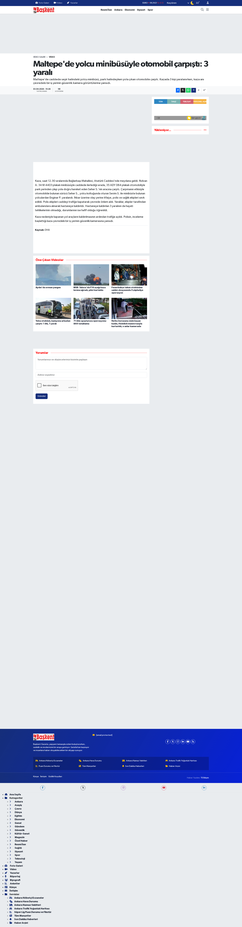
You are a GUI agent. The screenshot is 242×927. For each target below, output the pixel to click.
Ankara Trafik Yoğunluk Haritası (183, 761)
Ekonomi (130, 10)
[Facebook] (167, 741)
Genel (17, 823)
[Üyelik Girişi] (206, 3)
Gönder (42, 396)
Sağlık (18, 848)
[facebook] (42, 787)
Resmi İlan (106, 10)
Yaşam (18, 862)
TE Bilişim (205, 778)
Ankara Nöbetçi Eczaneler (51, 761)
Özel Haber (21, 841)
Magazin (19, 837)
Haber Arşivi (174, 766)
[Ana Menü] (207, 10)
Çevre (17, 809)
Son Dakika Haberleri (134, 766)
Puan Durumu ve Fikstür (49, 766)
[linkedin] (204, 787)
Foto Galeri (44, 3)
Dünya (18, 812)
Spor (150, 10)
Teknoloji (19, 859)
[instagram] (123, 787)
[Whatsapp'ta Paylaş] (188, 90)
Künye (36, 776)
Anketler (15, 883)
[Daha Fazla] (193, 90)
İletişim (43, 776)
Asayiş (18, 805)
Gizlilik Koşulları (55, 776)
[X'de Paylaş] (183, 90)
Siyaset (141, 10)
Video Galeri (39, 57)
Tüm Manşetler (89, 766)
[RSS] (193, 741)
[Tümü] (205, 130)
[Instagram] (177, 741)
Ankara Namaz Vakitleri (136, 761)
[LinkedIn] (183, 741)
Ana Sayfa (15, 794)
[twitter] (83, 787)
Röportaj (15, 876)
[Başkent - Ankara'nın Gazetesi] (43, 9)
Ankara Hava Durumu (92, 761)
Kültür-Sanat (22, 833)
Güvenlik (19, 830)
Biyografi (15, 880)
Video (59, 3)
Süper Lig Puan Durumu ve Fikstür (32, 912)
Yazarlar (74, 3)
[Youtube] (188, 741)
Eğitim (18, 816)
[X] (172, 741)
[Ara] (202, 10)
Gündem (19, 826)
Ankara (118, 10)
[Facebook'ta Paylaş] (178, 90)
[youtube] (163, 787)
